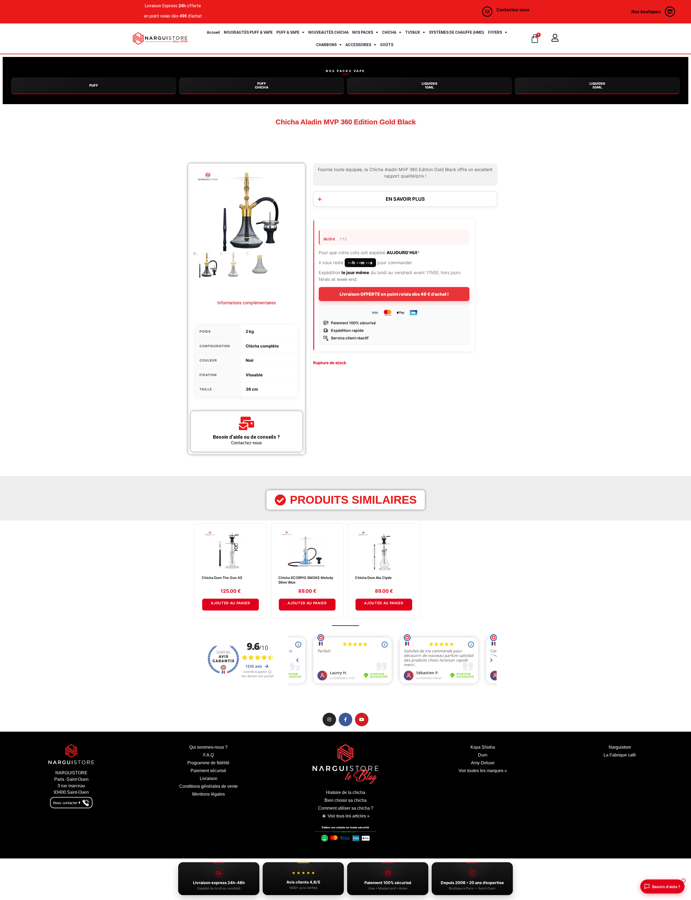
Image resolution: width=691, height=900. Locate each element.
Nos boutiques (646, 11)
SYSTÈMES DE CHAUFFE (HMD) (456, 32)
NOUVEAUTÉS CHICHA (328, 32)
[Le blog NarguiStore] (345, 764)
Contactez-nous (513, 9)
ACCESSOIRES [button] (358, 45)
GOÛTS (386, 45)
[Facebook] (345, 719)
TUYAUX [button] (412, 32)
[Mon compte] (555, 38)
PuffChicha (261, 85)
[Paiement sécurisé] (345, 835)
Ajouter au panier (230, 603)
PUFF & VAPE (287, 32)
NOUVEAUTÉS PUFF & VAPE (248, 32)
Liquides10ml (429, 85)
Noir (250, 360)
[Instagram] (329, 719)
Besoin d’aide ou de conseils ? (246, 437)
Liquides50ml (597, 85)
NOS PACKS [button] (362, 32)
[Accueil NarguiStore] (160, 38)
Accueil (213, 32)
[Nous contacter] (487, 11)
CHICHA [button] (389, 32)
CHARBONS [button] (326, 45)
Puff (93, 85)
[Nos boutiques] (670, 11)
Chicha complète (262, 346)
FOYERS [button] (495, 32)
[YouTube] (361, 719)
